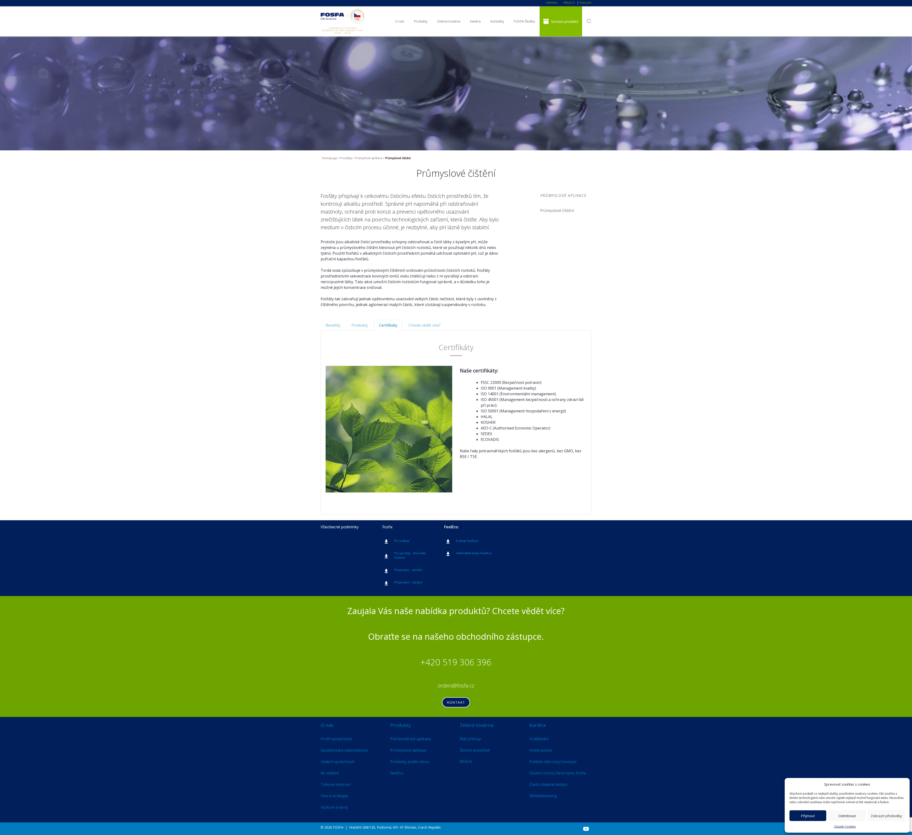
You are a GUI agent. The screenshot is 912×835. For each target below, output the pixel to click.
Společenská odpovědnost (344, 750)
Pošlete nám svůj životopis (553, 761)
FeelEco (569, 3)
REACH (466, 761)
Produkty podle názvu (409, 761)
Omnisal (552, 3)
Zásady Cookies (845, 827)
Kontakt (456, 702)
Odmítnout (847, 815)
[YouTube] (586, 829)
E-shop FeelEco (467, 541)
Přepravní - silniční (408, 570)
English (585, 3)
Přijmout (808, 815)
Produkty (421, 21)
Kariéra (475, 21)
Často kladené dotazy (548, 784)
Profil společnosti (336, 738)
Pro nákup (401, 541)
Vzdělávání (538, 738)
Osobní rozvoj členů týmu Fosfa (557, 773)
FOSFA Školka (524, 21)
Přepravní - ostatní (408, 582)
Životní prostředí (474, 750)
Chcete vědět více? (424, 325)
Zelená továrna (448, 21)
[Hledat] (589, 21)
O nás (399, 21)
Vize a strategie (334, 795)
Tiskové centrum (336, 784)
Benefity (333, 325)
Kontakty (497, 21)
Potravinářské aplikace (410, 738)
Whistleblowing (543, 795)
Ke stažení (330, 773)
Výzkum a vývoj (334, 807)
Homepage (329, 158)
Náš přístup (470, 738)
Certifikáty (388, 325)
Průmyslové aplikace (368, 158)
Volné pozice (540, 750)
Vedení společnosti (337, 761)
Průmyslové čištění (557, 210)
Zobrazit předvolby (886, 815)
